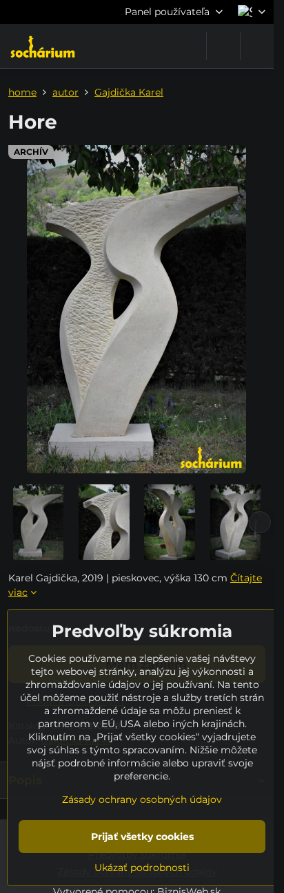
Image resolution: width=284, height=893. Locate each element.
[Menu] (257, 46)
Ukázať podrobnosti (142, 867)
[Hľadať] (223, 46)
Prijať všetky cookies (142, 836)
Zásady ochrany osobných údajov (142, 799)
